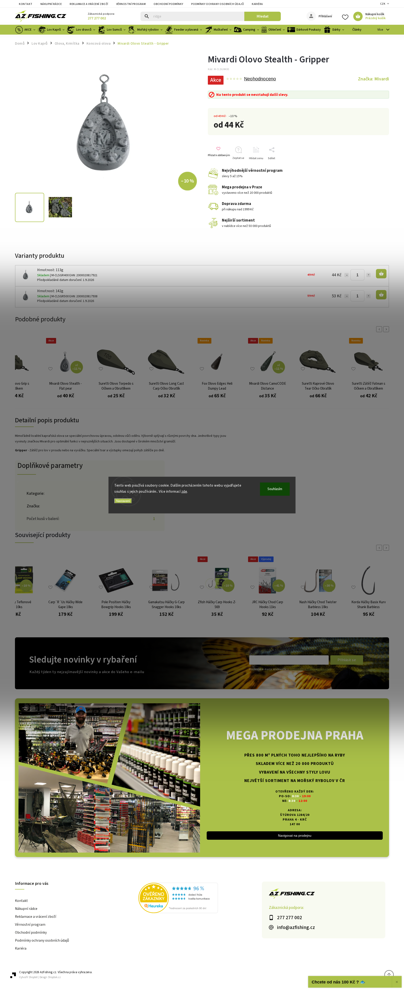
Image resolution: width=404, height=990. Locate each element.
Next (387, 329)
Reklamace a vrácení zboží (89, 4)
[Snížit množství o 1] (346, 275)
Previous (380, 329)
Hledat (263, 16)
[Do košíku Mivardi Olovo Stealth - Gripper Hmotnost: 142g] (381, 294)
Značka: (373, 79)
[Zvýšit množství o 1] (368, 275)
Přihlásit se (347, 660)
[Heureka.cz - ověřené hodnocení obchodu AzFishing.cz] (200, 899)
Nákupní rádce (51, 4)
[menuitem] (25, 30)
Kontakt (25, 4)
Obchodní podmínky (168, 4)
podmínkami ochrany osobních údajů (310, 669)
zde (184, 491)
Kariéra (257, 4)
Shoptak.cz (54, 977)
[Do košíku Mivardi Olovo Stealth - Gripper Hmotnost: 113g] (381, 273)
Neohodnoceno (260, 79)
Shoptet (33, 977)
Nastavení (123, 501)
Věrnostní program (131, 4)
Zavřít (378, 167)
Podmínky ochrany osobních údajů (217, 4)
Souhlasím (274, 489)
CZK (383, 4)
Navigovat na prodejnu (294, 835)
